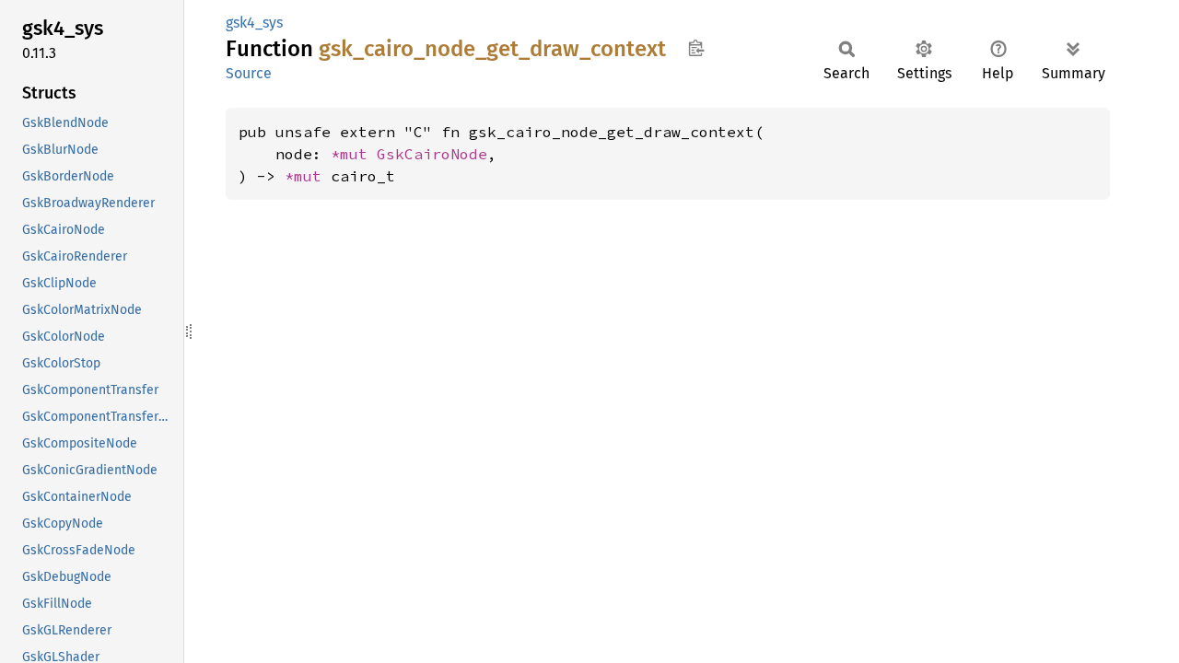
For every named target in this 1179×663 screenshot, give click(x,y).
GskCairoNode (432, 154)
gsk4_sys (254, 22)
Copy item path (696, 48)
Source (249, 73)
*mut (354, 154)
